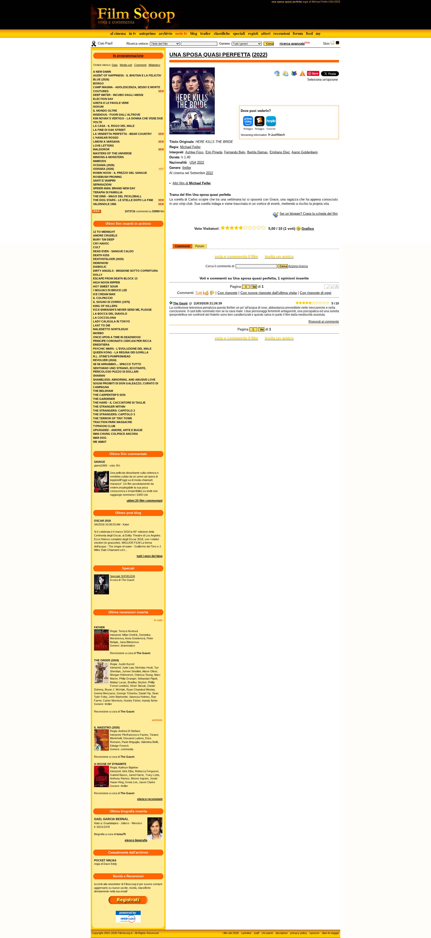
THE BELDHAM (103, 390)
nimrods (99, 161)
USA (193, 162)
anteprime (147, 33)
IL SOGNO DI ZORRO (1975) (111, 301)
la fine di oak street (109, 129)
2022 (260, 54)
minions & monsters (108, 157)
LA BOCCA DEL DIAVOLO (110, 313)
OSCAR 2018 (102, 520)
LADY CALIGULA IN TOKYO (111, 321)
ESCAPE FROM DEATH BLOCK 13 (115, 278)
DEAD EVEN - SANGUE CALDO (113, 251)
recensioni (281, 33)
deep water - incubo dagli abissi (118, 94)
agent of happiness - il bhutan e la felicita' (127, 75)
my (318, 33)
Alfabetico (154, 64)
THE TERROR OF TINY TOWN (112, 418)
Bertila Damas (257, 152)
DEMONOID (100, 262)
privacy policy (298, 933)
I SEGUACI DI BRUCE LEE (110, 290)
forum (298, 33)
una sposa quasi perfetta (209, 54)
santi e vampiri (104, 180)
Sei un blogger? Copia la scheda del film (309, 214)
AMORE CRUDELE (105, 235)
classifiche (222, 33)
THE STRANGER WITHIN (109, 406)
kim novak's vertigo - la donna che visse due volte (128, 120)
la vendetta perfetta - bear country (122, 133)
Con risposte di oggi (315, 293)
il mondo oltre (105, 110)
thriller (186, 168)
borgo (98, 83)
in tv (132, 33)
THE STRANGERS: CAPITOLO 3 (114, 414)
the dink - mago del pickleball (117, 196)
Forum (199, 246)
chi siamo (267, 933)
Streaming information (254, 134)
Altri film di (192, 183)
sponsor (315, 933)
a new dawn (102, 71)
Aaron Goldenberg (305, 152)
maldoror (101, 149)
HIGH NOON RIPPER (106, 282)
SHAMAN (99, 375)
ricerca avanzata (292, 43)
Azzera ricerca (298, 266)
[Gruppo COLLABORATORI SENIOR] (170, 303)
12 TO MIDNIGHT (104, 231)
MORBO (98, 333)
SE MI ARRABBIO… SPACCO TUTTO (117, 364)
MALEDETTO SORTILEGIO (110, 329)
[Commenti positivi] (206, 293)
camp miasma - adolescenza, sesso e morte (126, 87)
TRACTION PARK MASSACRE (112, 422)
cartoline (246, 933)
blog (193, 33)
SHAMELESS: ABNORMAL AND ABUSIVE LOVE (124, 379)
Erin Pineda (214, 152)
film (162, 211)
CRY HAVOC (101, 243)
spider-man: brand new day (114, 188)
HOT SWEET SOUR (105, 286)
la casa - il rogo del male (113, 125)
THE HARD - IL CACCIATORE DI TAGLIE (119, 402)
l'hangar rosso (105, 137)
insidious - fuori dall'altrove (116, 114)
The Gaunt (180, 303)
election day (103, 98)
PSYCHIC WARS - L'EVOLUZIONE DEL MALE (122, 348)
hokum (98, 106)
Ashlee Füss (194, 152)
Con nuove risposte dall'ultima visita (268, 293)
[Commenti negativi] (212, 293)
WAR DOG (100, 437)
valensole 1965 (104, 204)
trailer (205, 33)
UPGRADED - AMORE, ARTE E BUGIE (117, 430)
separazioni (102, 184)
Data (114, 64)
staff (256, 933)
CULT (96, 247)
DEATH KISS (101, 255)
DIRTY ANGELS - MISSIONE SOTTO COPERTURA (125, 270)
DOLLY (97, 274)
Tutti (198, 293)
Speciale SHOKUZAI (122, 576)
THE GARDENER (104, 398)
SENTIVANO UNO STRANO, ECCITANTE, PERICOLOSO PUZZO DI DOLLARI (119, 370)
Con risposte (227, 293)
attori (265, 33)
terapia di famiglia (107, 192)
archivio (165, 33)
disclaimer (282, 933)
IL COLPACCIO (103, 297)
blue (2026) (101, 79)
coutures (100, 91)
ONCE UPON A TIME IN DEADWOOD (117, 337)
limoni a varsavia (106, 141)
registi (253, 33)
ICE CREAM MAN (104, 294)
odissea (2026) (103, 168)
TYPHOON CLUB (104, 426)
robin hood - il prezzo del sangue (120, 172)
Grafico (308, 229)
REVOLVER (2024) (104, 360)
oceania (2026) (103, 165)
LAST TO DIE (101, 325)
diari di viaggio (330, 933)
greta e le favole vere (111, 102)
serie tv (181, 33)
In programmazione (128, 55)
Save (315, 73)
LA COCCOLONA (104, 317)
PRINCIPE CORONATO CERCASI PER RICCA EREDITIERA (122, 342)
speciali (239, 33)
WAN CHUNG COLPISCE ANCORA (115, 433)
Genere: (225, 43)
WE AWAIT (100, 441)
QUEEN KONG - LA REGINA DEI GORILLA (120, 352)
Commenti (182, 246)
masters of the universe (112, 153)
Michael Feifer (190, 147)
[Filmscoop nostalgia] (337, 43)
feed (309, 33)
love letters (103, 145)
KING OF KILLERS (105, 305)
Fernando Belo (234, 152)
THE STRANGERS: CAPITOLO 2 (114, 410)
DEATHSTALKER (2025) (108, 258)
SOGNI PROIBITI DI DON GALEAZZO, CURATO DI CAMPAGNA (125, 385)
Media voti (126, 64)
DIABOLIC (100, 266)
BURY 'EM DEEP (103, 239)
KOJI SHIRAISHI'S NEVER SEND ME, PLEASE (122, 309)
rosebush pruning (107, 176)
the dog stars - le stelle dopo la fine (123, 200)
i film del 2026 (230, 933)
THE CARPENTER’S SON (109, 394)
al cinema (118, 33)
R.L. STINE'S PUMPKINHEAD (111, 356)
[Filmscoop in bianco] (332, 43)
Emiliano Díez (280, 152)
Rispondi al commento (324, 321)
